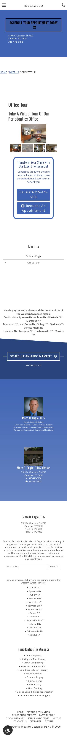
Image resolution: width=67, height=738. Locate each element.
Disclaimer (36, 721)
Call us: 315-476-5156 (34, 194)
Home (3, 72)
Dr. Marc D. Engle (33, 541)
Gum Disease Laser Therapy (34, 669)
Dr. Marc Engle (34, 256)
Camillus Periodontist (13, 541)
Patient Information (38, 712)
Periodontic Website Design (23, 726)
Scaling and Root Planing (33, 659)
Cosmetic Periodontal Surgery (35, 695)
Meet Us (14, 72)
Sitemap (49, 721)
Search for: (12, 566)
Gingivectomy (35, 680)
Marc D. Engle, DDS (33, 417)
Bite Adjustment (33, 673)
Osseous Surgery (35, 677)
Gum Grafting (35, 688)
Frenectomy (35, 684)
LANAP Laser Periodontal (33, 666)
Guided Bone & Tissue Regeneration (35, 691)
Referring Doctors (38, 718)
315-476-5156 (15, 41)
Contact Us (20, 721)
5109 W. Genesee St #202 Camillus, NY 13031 (33, 524)
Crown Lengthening (33, 662)
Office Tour (33, 262)
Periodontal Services (24, 715)
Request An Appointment (34, 208)
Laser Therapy (47, 715)
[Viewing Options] (8, 730)
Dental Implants (33, 655)
